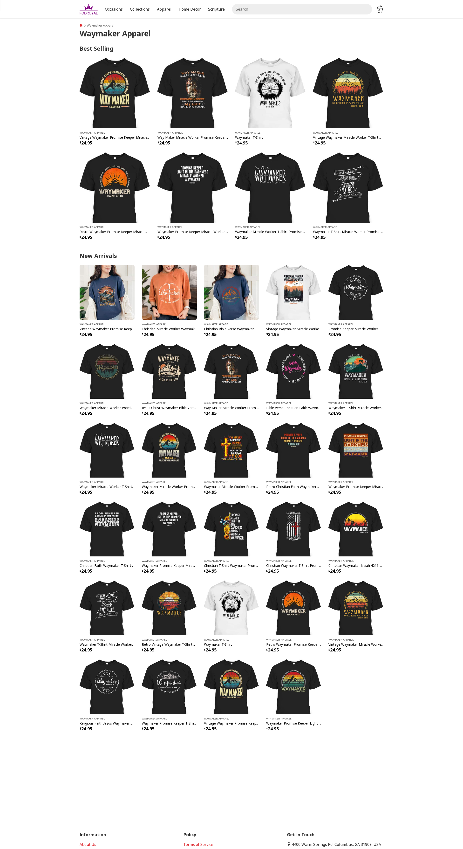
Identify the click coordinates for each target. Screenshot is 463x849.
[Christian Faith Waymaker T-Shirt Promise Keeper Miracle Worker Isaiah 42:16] (107, 528)
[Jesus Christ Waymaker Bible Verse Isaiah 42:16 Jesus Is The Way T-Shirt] (169, 370)
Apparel (164, 9)
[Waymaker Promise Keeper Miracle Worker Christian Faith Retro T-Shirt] (355, 449)
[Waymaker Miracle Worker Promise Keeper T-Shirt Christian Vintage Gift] (169, 449)
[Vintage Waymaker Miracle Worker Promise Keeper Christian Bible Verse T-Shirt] (293, 291)
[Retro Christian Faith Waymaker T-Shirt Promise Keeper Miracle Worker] (293, 449)
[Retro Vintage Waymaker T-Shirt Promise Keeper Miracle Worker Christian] (169, 607)
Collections (140, 9)
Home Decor (190, 9)
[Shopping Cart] (379, 9)
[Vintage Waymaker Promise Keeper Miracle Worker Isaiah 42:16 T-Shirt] (115, 92)
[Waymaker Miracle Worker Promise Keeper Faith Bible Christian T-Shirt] (107, 370)
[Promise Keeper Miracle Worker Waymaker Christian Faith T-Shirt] (355, 291)
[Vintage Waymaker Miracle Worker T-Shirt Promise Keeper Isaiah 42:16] (348, 92)
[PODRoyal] (81, 25)
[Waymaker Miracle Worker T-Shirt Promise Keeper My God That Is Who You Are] (270, 187)
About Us (88, 844)
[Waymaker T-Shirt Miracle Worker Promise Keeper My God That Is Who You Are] (355, 370)
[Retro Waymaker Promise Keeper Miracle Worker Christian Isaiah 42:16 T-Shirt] (115, 187)
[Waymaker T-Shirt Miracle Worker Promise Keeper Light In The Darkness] (348, 187)
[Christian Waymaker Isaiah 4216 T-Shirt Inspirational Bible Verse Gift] (355, 528)
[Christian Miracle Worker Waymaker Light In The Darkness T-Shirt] (169, 291)
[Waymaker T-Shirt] (270, 92)
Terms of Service (198, 844)
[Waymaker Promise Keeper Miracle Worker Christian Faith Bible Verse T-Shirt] (192, 187)
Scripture (216, 9)
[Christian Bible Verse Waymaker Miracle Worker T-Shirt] (231, 291)
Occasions (114, 9)
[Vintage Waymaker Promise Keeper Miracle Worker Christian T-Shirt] (107, 291)
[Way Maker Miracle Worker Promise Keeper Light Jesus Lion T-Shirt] (192, 92)
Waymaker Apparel (92, 132)
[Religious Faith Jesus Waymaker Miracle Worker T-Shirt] (107, 686)
